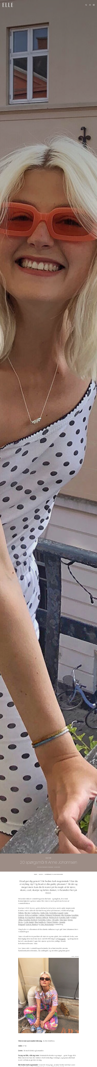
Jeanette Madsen (32, 924)
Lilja (46, 913)
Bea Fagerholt (30, 917)
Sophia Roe (35, 913)
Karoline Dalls (64, 917)
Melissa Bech (53, 917)
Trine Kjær (63, 920)
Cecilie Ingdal (29, 922)
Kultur (48, 858)
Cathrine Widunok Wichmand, (50, 915)
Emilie (42, 913)
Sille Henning (66, 915)
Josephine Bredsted (30, 920)
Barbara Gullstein (42, 917)
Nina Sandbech (40, 922)
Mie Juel (27, 913)
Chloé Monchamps (47, 924)
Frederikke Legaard (56, 913)
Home (35, 874)
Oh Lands (55, 920)
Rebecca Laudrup (31, 915)
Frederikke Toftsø (44, 920)
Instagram (62, 939)
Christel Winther (52, 922)
